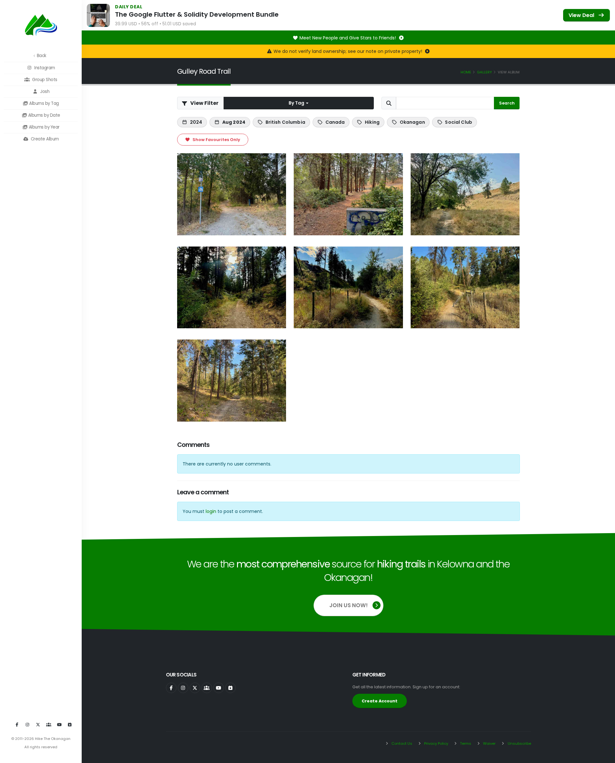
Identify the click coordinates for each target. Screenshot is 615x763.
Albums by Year (44, 127)
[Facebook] (16, 724)
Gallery (484, 72)
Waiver (489, 743)
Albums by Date (43, 115)
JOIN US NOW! (348, 605)
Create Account (380, 701)
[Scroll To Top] (604, 756)
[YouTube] (59, 724)
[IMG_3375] (348, 287)
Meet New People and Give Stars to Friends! (348, 38)
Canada (335, 122)
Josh (44, 91)
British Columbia (285, 122)
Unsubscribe (519, 743)
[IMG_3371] (231, 194)
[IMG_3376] (465, 287)
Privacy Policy (435, 743)
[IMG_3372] (348, 194)
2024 (196, 122)
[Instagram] (27, 724)
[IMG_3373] (465, 194)
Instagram (44, 68)
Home (466, 72)
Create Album (44, 139)
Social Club (458, 122)
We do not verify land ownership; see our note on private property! (348, 51)
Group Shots (44, 80)
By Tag (297, 103)
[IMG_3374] (231, 287)
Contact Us (401, 743)
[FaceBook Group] (48, 724)
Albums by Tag (43, 103)
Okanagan (412, 122)
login (211, 511)
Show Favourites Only (216, 139)
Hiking (372, 122)
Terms (465, 743)
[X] (38, 724)
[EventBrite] (69, 724)
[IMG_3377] (231, 380)
